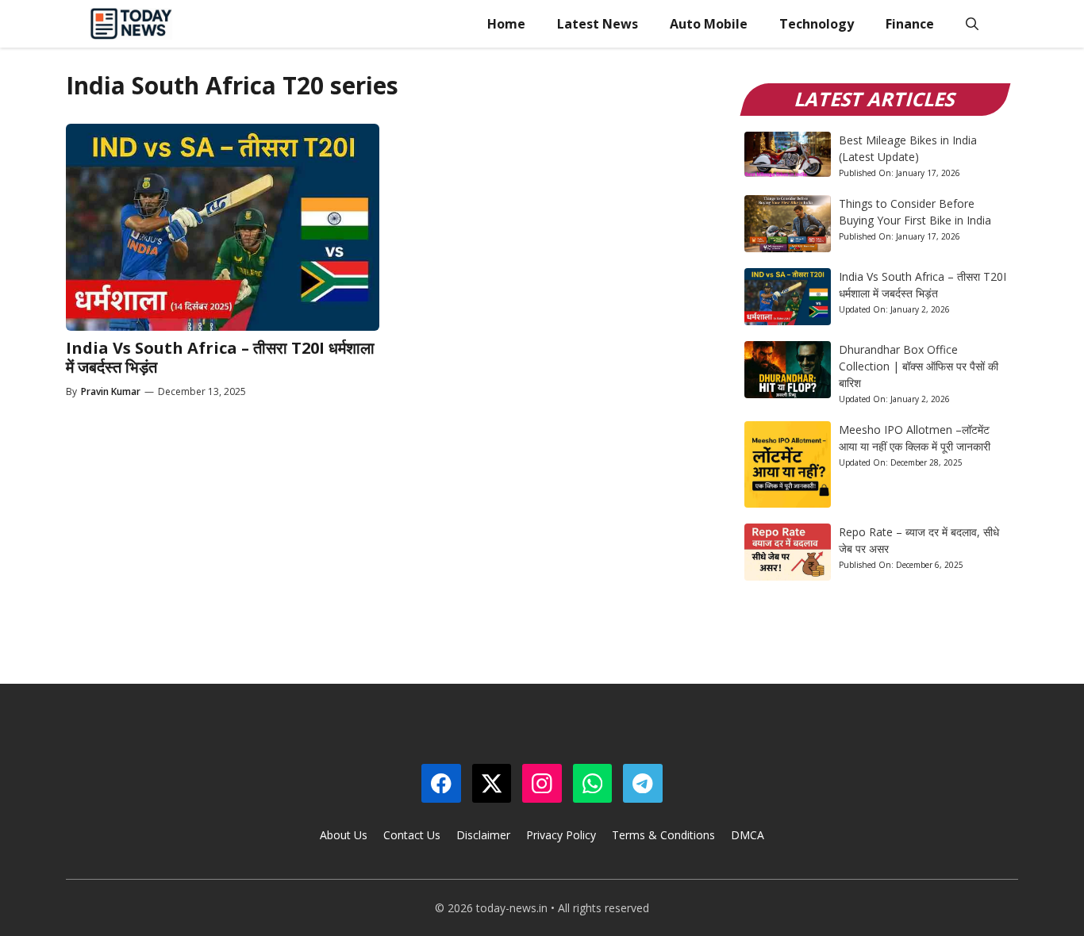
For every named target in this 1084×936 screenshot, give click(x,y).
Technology (816, 24)
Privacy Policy (561, 834)
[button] (972, 24)
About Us (343, 834)
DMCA (747, 834)
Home (506, 24)
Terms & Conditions (663, 834)
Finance (910, 24)
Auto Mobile (709, 24)
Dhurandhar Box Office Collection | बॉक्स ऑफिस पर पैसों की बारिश (918, 366)
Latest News (597, 24)
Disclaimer (483, 834)
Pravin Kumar (110, 391)
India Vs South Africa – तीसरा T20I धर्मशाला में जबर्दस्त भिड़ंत (220, 357)
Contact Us (411, 834)
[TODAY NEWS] (131, 24)
